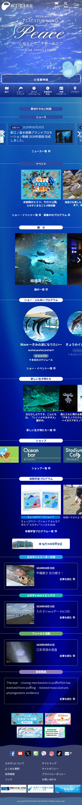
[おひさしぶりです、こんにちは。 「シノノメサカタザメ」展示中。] (41, 398)
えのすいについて (14, 763)
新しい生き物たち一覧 (39, 430)
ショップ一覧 (39, 468)
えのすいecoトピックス (41, 595)
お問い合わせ (49, 779)
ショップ (41, 440)
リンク (8, 779)
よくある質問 (12, 768)
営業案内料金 (48, 92)
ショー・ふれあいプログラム (41, 300)
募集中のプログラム (55, 215)
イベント (41, 163)
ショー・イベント (20, 92)
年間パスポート (61, 92)
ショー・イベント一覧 (25, 215)
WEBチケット (57, 7)
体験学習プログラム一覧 (39, 531)
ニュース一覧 (39, 151)
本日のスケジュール (42, 359)
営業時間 (42, 79)
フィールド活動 (41, 634)
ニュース (41, 117)
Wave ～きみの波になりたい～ (41, 347)
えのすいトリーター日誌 (41, 557)
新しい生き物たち (41, 379)
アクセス (75, 91)
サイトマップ (49, 763)
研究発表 (41, 672)
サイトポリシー (50, 768)
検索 (66, 6)
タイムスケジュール (34, 92)
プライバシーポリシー (54, 774)
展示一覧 (39, 289)
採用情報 (10, 774)
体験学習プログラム (41, 479)
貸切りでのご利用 (41, 109)
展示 (7, 91)
